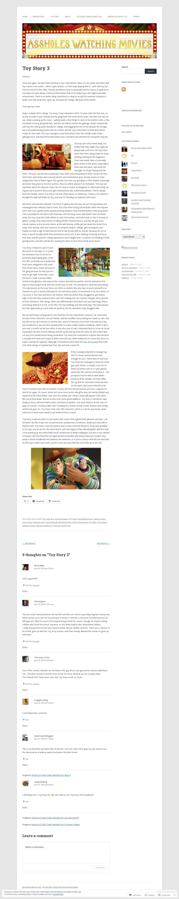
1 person (35, 585)
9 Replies (26, 76)
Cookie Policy (58, 894)
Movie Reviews (61, 519)
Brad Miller (39, 565)
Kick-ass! (50, 519)
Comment (100, 867)
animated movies (85, 519)
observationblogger (43, 735)
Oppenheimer (128, 271)
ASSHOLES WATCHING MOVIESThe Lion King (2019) (55, 817)
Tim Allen (93, 522)
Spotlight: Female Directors (89, 16)
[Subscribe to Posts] (124, 90)
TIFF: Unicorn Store (139, 185)
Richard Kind (83, 522)
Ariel (24, 405)
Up (74, 331)
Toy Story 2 (28, 543)
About (68, 16)
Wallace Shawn (28, 525)
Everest (134, 163)
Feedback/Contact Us (117, 16)
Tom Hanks (102, 522)
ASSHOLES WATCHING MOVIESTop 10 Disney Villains (55, 824)
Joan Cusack (27, 522)
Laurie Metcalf (52, 522)
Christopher (40, 601)
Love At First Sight (129, 274)
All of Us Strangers (129, 267)
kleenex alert (39, 522)
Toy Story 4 (103, 543)
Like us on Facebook (132, 110)
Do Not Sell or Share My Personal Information (60, 887)
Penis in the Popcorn (140, 217)
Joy (132, 155)
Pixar (74, 522)
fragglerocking (41, 700)
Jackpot (125, 264)
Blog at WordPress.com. (32, 887)
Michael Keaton (65, 522)
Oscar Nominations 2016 (141, 148)
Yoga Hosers (136, 170)
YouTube (55, 16)
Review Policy (39, 16)
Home (24, 16)
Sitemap (136, 16)
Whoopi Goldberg (43, 525)
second (94, 342)
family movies (100, 519)
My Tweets (127, 131)
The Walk (135, 177)
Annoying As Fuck (138, 192)
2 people (35, 641)
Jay (44, 519)
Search (125, 67)
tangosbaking (40, 781)
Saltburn (125, 278)
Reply (24, 591)
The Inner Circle (41, 657)
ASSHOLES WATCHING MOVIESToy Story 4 (51, 775)
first (85, 342)
